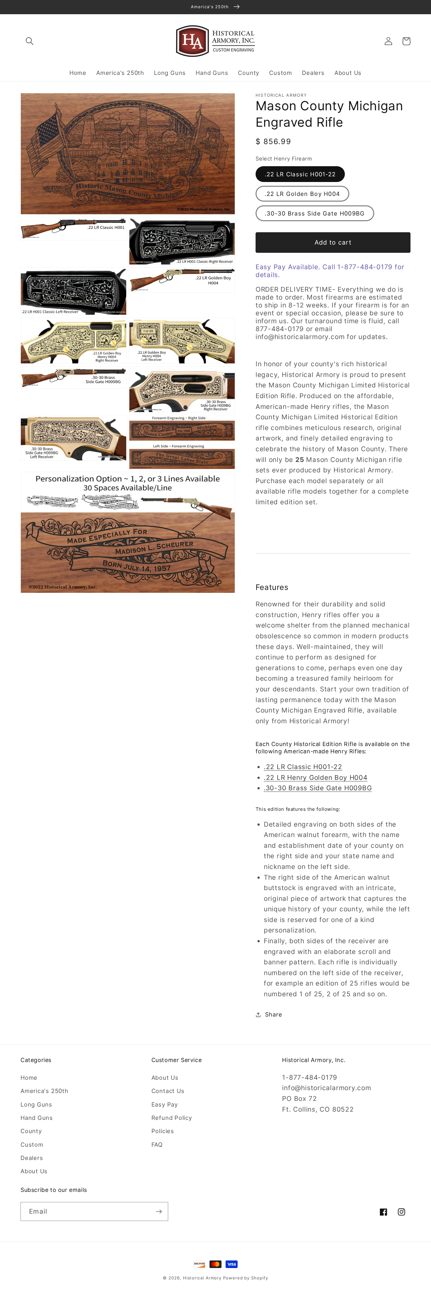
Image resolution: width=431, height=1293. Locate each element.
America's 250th (44, 1090)
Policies (162, 1130)
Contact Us (168, 1090)
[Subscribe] (159, 1211)
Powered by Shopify (245, 1277)
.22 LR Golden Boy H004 (302, 193)
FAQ (157, 1144)
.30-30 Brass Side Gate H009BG (315, 213)
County (31, 1130)
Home (29, 1077)
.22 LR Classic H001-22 (300, 174)
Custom (32, 1144)
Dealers (32, 1157)
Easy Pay (164, 1104)
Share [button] (273, 1014)
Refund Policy (171, 1117)
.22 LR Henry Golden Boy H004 (316, 777)
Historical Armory (202, 1277)
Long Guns (36, 1104)
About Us (34, 1171)
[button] (29, 41)
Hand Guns (37, 1117)
